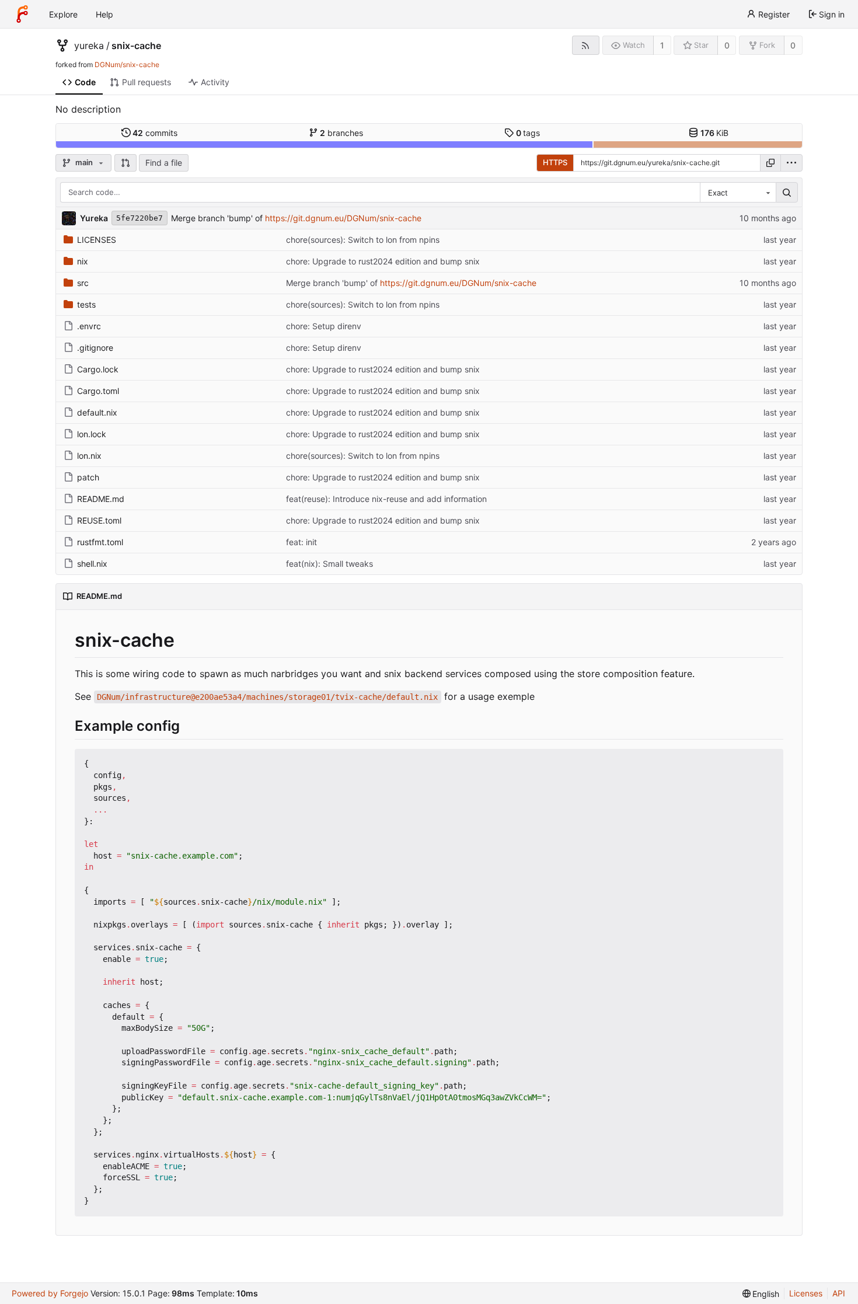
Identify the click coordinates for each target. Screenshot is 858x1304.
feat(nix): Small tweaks (329, 564)
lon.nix (89, 456)
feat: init (301, 542)
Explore (63, 14)
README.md (100, 499)
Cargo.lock (97, 369)
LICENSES (96, 240)
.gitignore (95, 348)
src (83, 283)
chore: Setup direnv (323, 326)
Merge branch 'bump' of (218, 218)
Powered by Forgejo (50, 1293)
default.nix (97, 412)
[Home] (22, 14)
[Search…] (787, 192)
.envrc (89, 326)
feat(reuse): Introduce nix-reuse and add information (386, 499)
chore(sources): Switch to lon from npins (363, 240)
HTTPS (555, 162)
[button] (125, 163)
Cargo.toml (98, 391)
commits (154, 133)
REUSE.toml (99, 520)
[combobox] (738, 192)
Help (104, 14)
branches (341, 133)
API (838, 1293)
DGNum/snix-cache (127, 64)
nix (82, 261)
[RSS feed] (585, 45)
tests (86, 304)
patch (88, 477)
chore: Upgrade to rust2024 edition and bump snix (383, 261)
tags (528, 133)
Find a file (163, 163)
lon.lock (91, 434)
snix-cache (136, 45)
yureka (89, 45)
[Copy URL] (770, 163)
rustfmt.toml (100, 542)
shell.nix (92, 564)
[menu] (791, 163)
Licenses (805, 1293)
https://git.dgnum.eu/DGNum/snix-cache (343, 218)
